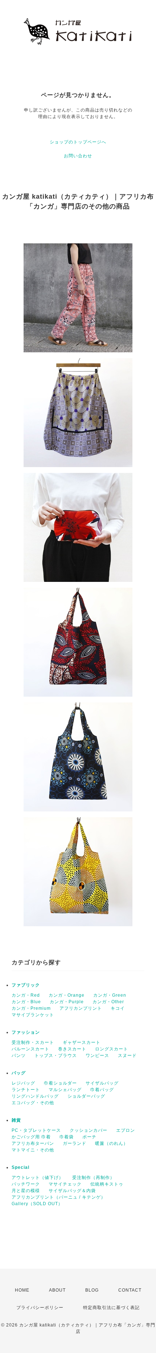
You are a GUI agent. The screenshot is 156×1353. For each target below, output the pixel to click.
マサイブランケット (33, 1014)
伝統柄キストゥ (106, 1184)
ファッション (26, 1032)
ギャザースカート (81, 1042)
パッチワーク (26, 1184)
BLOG (92, 1290)
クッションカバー (88, 1130)
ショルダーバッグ (86, 1096)
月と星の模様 (26, 1190)
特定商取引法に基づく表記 (111, 1307)
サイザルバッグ (102, 1083)
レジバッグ (23, 1083)
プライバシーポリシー (39, 1307)
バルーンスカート (30, 1049)
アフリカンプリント (80, 1008)
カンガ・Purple (67, 1001)
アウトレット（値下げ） (37, 1177)
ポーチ (89, 1136)
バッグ (19, 1072)
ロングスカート (111, 1049)
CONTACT (129, 1290)
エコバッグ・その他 (33, 1102)
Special (20, 1167)
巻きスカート (72, 1049)
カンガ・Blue (26, 1001)
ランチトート (26, 1089)
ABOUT (57, 1290)
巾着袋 (66, 1136)
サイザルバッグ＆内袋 (72, 1190)
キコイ (118, 1008)
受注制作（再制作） (93, 1177)
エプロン (125, 1130)
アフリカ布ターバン (33, 1143)
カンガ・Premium (31, 1008)
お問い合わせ (78, 155)
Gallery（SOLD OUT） (37, 1203)
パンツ (19, 1055)
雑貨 (16, 1120)
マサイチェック (65, 1184)
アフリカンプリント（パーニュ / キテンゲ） (59, 1197)
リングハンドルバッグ (35, 1096)
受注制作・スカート (33, 1042)
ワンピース (97, 1055)
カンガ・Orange (67, 995)
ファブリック (26, 985)
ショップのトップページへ (78, 142)
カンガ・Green (109, 995)
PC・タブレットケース (36, 1130)
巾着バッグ (102, 1089)
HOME (22, 1290)
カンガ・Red (26, 995)
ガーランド (74, 1143)
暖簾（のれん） (111, 1143)
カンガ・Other (108, 1001)
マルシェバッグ (65, 1089)
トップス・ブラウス (55, 1055)
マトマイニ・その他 (33, 1150)
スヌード (127, 1055)
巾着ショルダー (60, 1083)
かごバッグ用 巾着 (31, 1136)
